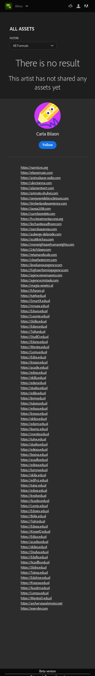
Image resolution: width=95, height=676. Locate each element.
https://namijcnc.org (34, 167)
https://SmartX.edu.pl (35, 301)
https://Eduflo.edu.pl (34, 557)
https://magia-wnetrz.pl (37, 285)
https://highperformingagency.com (44, 270)
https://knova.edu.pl (34, 413)
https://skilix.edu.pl (33, 475)
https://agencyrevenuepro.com (41, 275)
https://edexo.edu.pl (34, 449)
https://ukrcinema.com (36, 183)
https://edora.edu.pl (34, 490)
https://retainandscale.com (39, 254)
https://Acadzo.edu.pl (35, 501)
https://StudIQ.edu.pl (34, 336)
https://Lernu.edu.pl (34, 352)
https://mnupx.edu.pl (35, 306)
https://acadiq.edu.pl (34, 542)
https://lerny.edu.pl (33, 398)
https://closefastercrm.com (39, 260)
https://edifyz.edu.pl (34, 480)
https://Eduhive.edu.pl (35, 577)
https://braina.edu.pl (34, 454)
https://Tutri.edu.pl (33, 521)
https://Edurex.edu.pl (35, 511)
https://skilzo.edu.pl (34, 418)
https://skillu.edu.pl (33, 377)
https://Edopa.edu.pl (34, 526)
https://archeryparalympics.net (41, 603)
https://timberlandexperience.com (44, 203)
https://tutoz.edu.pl (33, 485)
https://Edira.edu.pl (33, 357)
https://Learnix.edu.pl (35, 316)
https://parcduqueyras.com (39, 229)
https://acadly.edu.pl (34, 460)
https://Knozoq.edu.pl (35, 583)
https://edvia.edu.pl (34, 372)
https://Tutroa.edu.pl (34, 572)
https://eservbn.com (34, 608)
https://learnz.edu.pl (34, 429)
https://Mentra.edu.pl (35, 347)
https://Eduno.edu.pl (34, 342)
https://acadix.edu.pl (34, 367)
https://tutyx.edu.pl (33, 439)
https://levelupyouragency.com (41, 265)
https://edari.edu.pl (33, 383)
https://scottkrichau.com (37, 239)
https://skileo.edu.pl (34, 547)
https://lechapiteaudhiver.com (41, 224)
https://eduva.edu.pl (34, 408)
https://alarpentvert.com (37, 188)
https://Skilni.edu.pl (34, 567)
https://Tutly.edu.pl (33, 331)
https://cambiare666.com (38, 213)
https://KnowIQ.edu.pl (35, 531)
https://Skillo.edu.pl (34, 321)
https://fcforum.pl (32, 290)
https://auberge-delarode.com (41, 234)
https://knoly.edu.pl (33, 495)
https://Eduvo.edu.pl (34, 311)
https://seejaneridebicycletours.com (45, 198)
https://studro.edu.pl (34, 444)
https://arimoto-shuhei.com (39, 193)
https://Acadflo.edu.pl (35, 562)
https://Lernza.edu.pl (34, 593)
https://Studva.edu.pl (34, 552)
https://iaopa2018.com (36, 208)
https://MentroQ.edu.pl (36, 598)
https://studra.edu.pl (34, 388)
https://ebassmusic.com (37, 172)
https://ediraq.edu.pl (34, 465)
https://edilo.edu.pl (33, 393)
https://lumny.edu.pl (34, 470)
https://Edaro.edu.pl (34, 326)
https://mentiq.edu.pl (35, 434)
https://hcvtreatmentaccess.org (42, 219)
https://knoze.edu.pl (34, 362)
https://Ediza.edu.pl (34, 536)
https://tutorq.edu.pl (34, 403)
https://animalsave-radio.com (41, 178)
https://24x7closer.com (36, 249)
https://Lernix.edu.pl (34, 506)
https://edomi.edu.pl (34, 424)
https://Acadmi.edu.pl (35, 588)
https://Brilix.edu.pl (33, 516)
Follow (48, 145)
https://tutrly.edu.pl (33, 295)
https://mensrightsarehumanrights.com (47, 244)
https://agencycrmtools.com (40, 280)
